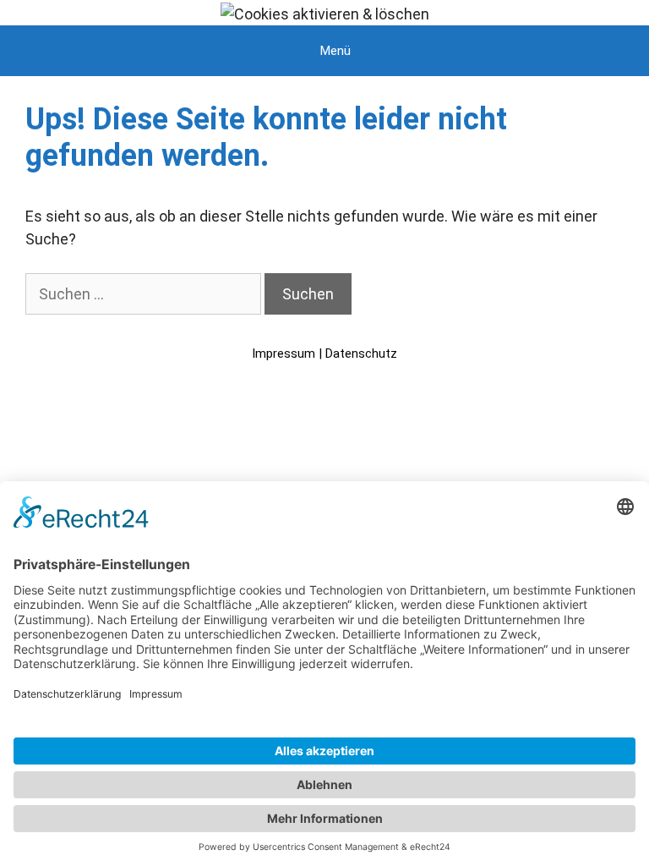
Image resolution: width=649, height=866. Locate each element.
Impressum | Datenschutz (324, 353)
